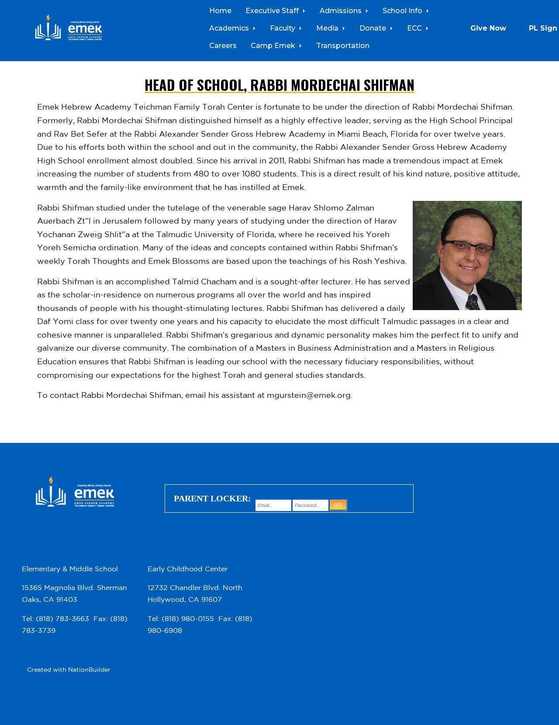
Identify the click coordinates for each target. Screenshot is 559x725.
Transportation (342, 45)
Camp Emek (274, 45)
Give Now (488, 28)
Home (220, 10)
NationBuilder (89, 669)
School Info (403, 10)
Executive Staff (272, 10)
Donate (373, 28)
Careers (223, 45)
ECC (415, 28)
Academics (230, 28)
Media (328, 28)
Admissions (341, 10)
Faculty (283, 28)
